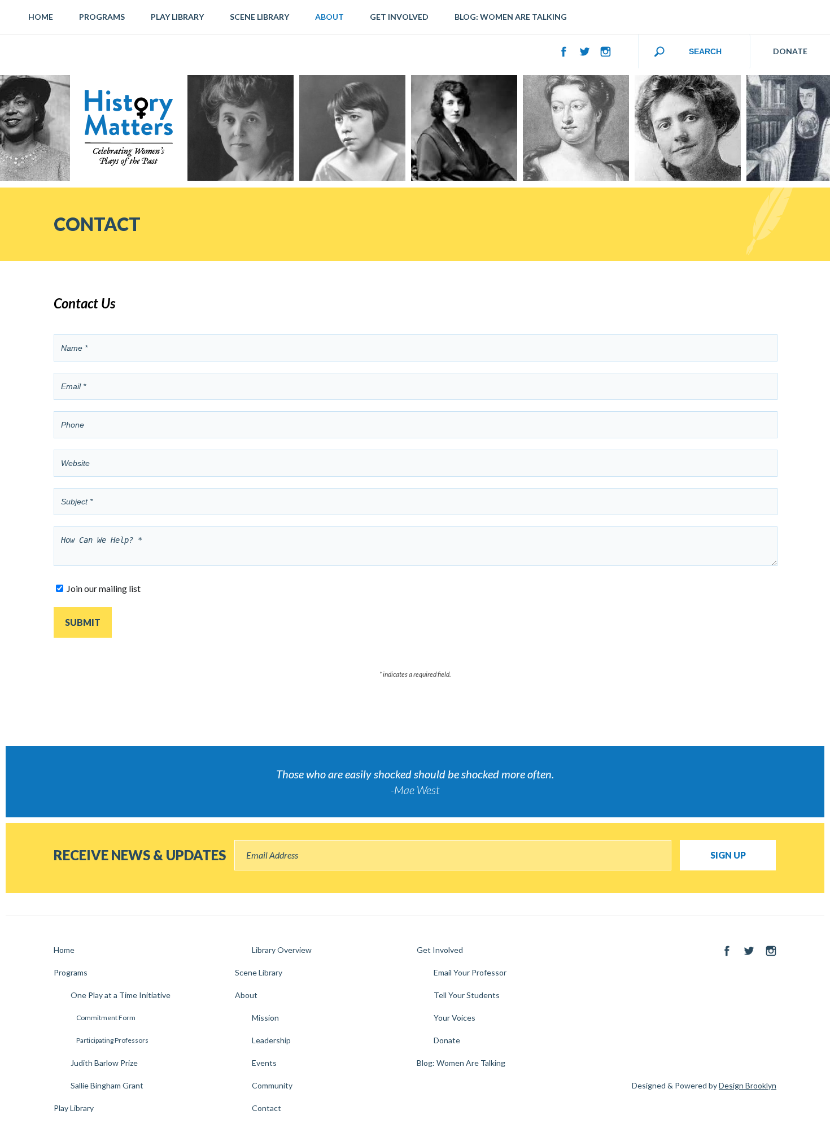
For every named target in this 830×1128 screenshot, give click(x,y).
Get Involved (399, 16)
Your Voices (454, 1017)
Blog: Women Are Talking (511, 16)
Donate (447, 1040)
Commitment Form (106, 1017)
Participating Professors (112, 1040)
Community (272, 1085)
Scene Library (259, 16)
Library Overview (282, 950)
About (329, 16)
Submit (83, 622)
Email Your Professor (470, 972)
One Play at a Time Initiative (121, 995)
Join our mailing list (104, 588)
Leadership (271, 1040)
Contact (266, 1108)
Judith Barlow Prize (104, 1063)
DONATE (790, 51)
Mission (265, 1017)
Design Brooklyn (747, 1085)
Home (40, 16)
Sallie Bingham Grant (107, 1085)
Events (264, 1063)
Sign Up (728, 855)
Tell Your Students (467, 995)
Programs (102, 16)
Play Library (177, 16)
